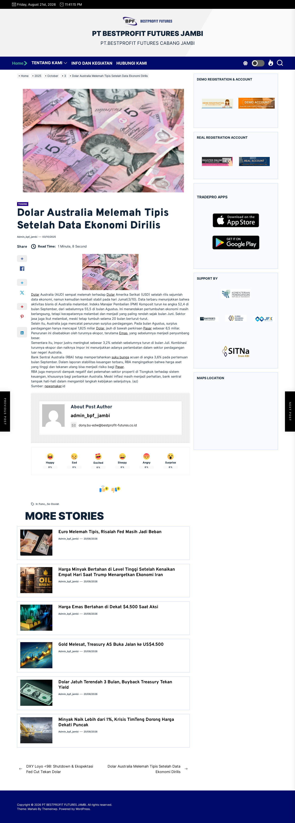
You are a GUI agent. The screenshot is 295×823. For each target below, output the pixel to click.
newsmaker (53, 386)
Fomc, (42, 503)
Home (17, 63)
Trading (22, 204)
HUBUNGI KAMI (131, 63)
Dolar (35, 294)
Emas (123, 333)
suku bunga (120, 357)
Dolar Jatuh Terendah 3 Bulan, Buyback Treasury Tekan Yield (115, 684)
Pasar (147, 328)
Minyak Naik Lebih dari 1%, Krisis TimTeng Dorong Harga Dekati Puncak (116, 722)
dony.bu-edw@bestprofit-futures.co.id (108, 425)
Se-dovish (53, 503)
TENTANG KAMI (47, 62)
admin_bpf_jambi (27, 236)
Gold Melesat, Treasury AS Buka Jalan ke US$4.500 (111, 644)
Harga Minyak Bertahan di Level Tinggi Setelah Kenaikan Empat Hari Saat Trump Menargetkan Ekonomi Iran (116, 572)
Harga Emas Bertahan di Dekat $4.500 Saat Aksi (108, 607)
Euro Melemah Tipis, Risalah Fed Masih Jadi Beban (110, 532)
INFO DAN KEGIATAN (91, 63)
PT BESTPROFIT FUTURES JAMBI (147, 34)
